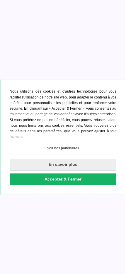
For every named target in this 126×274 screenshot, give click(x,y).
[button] (63, 148)
